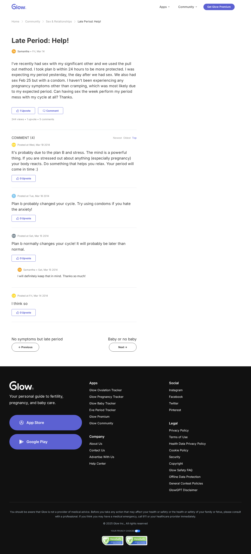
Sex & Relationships (59, 21)
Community (32, 21)
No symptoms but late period (37, 339)
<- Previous (25, 347)
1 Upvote (25, 110)
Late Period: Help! (89, 21)
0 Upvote (25, 178)
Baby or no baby (122, 339)
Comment (52, 110)
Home (15, 21)
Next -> (122, 347)
